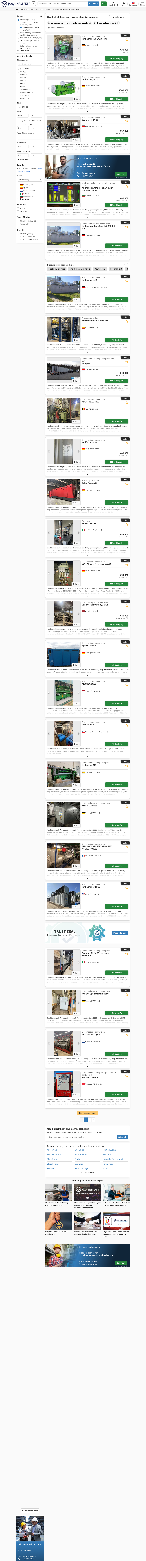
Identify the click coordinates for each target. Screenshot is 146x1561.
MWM (23, 75)
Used (23, 211)
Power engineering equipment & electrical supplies (29, 22)
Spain (26, 187)
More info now (119, 933)
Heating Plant (116, 269)
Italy (26, 193)
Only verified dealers (29, 239)
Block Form (52, 1159)
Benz (23, 86)
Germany (28, 184)
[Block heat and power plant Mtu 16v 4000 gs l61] (63, 1043)
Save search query (88, 1113)
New (22, 208)
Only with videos (27, 236)
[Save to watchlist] (126, 39)
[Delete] (90, 23)
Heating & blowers (57, 269)
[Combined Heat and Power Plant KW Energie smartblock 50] (63, 1002)
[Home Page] (17, 9)
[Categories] (34, 3)
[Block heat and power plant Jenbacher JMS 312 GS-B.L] (63, 47)
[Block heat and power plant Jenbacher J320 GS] (63, 896)
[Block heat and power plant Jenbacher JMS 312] (63, 88)
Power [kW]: (21, 142)
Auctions (24, 224)
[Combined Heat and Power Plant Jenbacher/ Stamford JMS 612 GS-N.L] (63, 235)
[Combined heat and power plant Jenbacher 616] (63, 774)
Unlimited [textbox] (24, 179)
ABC (22, 83)
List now (121, 174)
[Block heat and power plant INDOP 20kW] (63, 733)
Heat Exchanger (82, 1168)
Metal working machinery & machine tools (30, 34)
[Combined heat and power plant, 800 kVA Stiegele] (63, 370)
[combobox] (30, 180)
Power (105, 1168)
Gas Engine (80, 1164)
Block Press (52, 1168)
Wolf (23, 80)
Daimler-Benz (26, 92)
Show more (88, 1172)
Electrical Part (81, 1154)
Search (94, 3)
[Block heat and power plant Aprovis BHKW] (63, 654)
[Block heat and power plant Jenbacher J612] (63, 289)
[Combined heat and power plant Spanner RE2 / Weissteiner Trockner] (63, 962)
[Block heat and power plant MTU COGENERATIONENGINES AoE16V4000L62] (63, 855)
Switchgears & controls (80, 269)
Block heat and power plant (31, 28)
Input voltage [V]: (23, 151)
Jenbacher (25, 69)
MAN (23, 77)
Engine (78, 1159)
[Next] (78, 47)
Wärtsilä (24, 98)
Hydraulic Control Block (113, 1159)
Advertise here (31, 1510)
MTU (23, 72)
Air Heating (52, 1150)
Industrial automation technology (28, 47)
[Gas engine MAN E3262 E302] (63, 532)
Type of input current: (25, 133)
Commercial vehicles (31, 38)
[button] (142, 3)
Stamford (24, 95)
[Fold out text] (87, 70)
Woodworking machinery (29, 42)
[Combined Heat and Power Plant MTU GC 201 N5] (63, 814)
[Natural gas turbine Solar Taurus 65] (63, 492)
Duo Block (79, 1150)
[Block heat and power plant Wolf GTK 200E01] (63, 451)
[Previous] (49, 47)
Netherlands (29, 190)
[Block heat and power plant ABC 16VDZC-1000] (63, 410)
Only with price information (30, 120)
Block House (52, 1164)
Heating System (109, 1150)
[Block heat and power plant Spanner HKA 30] (63, 129)
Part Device (108, 1164)
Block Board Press (55, 1154)
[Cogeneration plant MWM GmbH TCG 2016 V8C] (63, 329)
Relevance (119, 17)
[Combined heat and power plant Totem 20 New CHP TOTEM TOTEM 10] (63, 1084)
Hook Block (107, 1154)
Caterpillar (25, 89)
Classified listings (28, 221)
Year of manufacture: (25, 124)
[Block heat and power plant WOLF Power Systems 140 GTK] (63, 573)
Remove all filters (57, 28)
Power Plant (100, 269)
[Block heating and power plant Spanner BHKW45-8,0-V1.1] (63, 613)
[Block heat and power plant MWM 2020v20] (63, 693)
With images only (28, 234)
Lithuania (28, 196)
